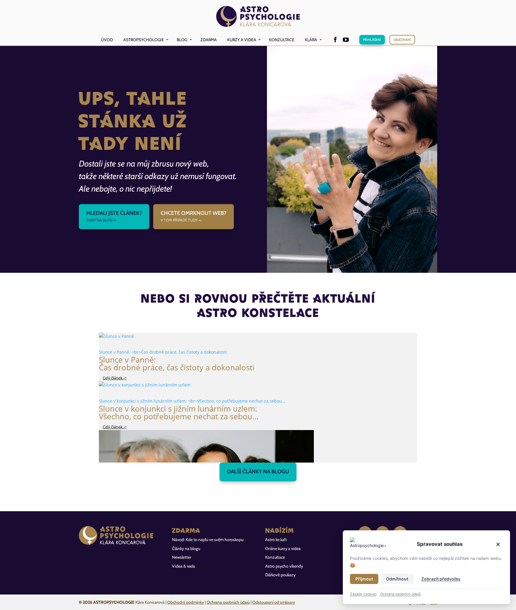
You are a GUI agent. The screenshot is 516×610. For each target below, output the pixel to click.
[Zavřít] (498, 544)
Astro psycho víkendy (284, 566)
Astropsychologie (143, 39)
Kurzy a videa (241, 39)
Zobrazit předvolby (440, 578)
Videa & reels (183, 566)
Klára (311, 39)
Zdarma (208, 39)
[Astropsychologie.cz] (258, 17)
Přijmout (364, 578)
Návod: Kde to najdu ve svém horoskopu (207, 539)
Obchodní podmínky (185, 602)
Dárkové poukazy (280, 574)
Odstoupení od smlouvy (273, 602)
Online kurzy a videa (283, 548)
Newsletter (181, 557)
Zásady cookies (363, 594)
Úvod (107, 39)
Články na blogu (186, 548)
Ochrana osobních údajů (228, 602)
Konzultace (281, 39)
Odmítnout (397, 578)
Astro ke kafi (276, 539)
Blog (182, 39)
